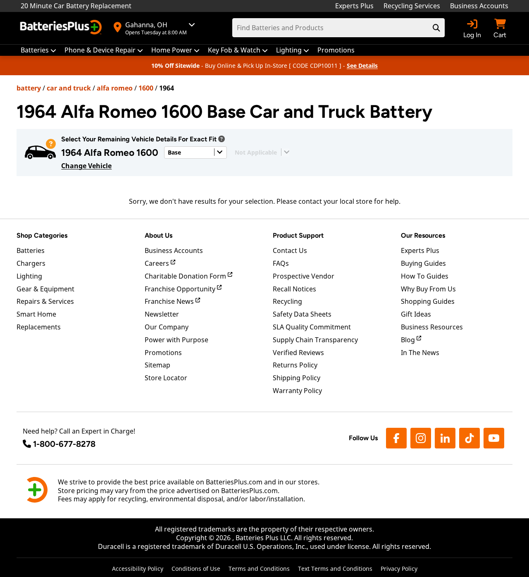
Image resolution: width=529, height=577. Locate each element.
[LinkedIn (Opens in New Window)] (445, 438)
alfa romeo (115, 88)
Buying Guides (423, 263)
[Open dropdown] (221, 138)
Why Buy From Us (428, 288)
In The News (420, 352)
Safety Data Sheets (302, 314)
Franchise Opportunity (181, 288)
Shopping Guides (428, 301)
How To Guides (424, 276)
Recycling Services (412, 5)
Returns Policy (295, 365)
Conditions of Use (196, 568)
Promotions (163, 352)
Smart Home (36, 314)
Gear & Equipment (45, 288)
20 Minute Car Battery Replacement (76, 5)
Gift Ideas (416, 314)
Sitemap (157, 365)
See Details (362, 65)
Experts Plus (354, 5)
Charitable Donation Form (186, 276)
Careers (158, 263)
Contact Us (290, 250)
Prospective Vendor (303, 276)
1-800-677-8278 (64, 444)
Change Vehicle (86, 165)
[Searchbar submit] (436, 27)
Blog (409, 339)
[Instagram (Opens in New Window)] (420, 438)
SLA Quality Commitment (312, 326)
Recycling (287, 301)
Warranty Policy (297, 390)
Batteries (31, 250)
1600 (145, 88)
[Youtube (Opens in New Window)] (494, 438)
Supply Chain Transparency (315, 339)
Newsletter (162, 314)
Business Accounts (479, 5)
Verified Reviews (298, 352)
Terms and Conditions (259, 568)
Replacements (39, 326)
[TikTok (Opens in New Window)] (469, 438)
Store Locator (166, 377)
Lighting (29, 276)
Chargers (31, 263)
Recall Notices (294, 288)
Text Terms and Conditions (335, 568)
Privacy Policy (399, 568)
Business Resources (432, 326)
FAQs (281, 263)
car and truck (69, 88)
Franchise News (170, 301)
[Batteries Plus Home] (62, 28)
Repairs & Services (45, 301)
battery (29, 88)
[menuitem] (38, 50)
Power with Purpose (176, 339)
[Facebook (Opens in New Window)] (396, 438)
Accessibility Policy (137, 568)
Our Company (166, 326)
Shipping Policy (296, 377)
